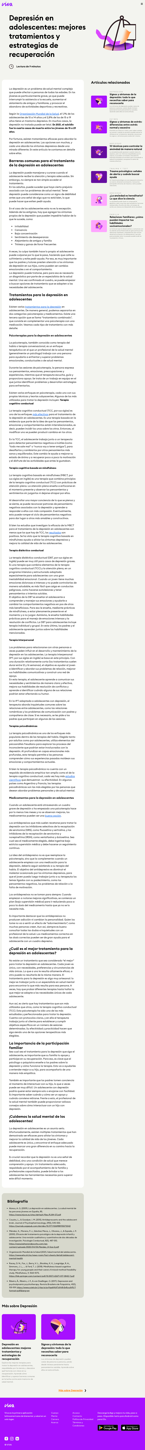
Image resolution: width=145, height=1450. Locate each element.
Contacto (77, 1416)
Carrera (55, 1419)
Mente (54, 1416)
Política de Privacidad (82, 1419)
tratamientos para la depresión (43, 306)
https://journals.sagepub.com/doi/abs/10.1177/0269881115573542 (40, 1226)
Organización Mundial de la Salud (39, 113)
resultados (55, 532)
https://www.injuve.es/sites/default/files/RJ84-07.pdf (35, 1214)
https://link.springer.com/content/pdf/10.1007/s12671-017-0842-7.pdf (41, 1276)
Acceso (76, 1413)
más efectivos (40, 414)
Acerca (54, 1422)
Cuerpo (54, 1413)
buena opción (53, 815)
